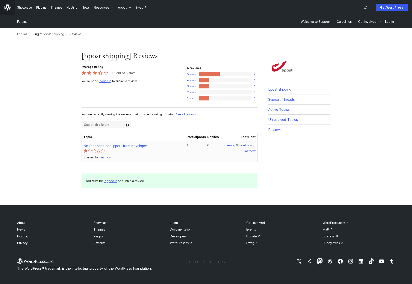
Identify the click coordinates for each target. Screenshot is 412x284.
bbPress (330, 236)
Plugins (99, 236)
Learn (174, 223)
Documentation (181, 229)
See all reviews (186, 114)
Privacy (22, 243)
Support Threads (281, 99)
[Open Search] (366, 7)
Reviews (275, 130)
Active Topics (279, 109)
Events (251, 229)
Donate (253, 236)
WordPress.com (336, 223)
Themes (99, 229)
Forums (22, 21)
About (21, 223)
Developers (178, 236)
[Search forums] (127, 124)
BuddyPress (333, 243)
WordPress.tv (181, 243)
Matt (328, 229)
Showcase (101, 223)
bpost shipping (53, 34)
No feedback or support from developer (115, 146)
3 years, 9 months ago (240, 145)
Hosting (22, 236)
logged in (105, 81)
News (21, 229)
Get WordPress (392, 7)
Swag (252, 243)
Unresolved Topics (283, 119)
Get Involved (255, 223)
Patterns (100, 243)
